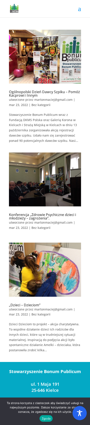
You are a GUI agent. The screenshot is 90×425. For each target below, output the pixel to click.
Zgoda (46, 418)
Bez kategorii (40, 105)
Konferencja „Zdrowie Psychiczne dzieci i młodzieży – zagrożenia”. (42, 216)
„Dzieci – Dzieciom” (24, 305)
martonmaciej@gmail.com (53, 100)
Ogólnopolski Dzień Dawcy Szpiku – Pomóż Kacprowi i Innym (44, 93)
